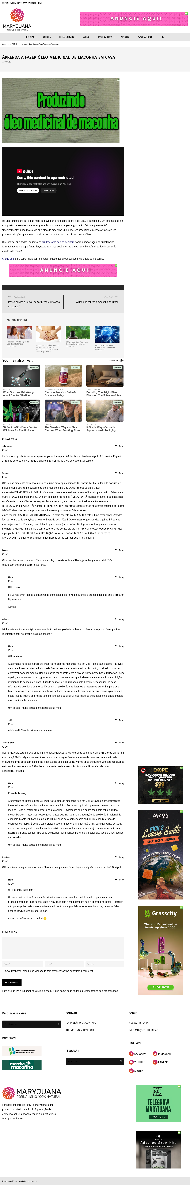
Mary (10, 577)
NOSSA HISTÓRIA (138, 1022)
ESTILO (86, 37)
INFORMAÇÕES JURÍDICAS (143, 1030)
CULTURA (47, 37)
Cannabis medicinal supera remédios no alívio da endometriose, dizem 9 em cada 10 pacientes (47, 348)
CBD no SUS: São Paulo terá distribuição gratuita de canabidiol (77, 344)
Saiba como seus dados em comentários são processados (85, 991)
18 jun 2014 (7, 62)
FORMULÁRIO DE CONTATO (81, 1022)
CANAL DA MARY (105, 37)
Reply (121, 446)
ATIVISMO (125, 37)
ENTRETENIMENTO (66, 37)
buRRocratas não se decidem (58, 242)
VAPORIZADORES (145, 37)
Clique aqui (8, 258)
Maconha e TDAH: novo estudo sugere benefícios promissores (105, 347)
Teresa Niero (8, 742)
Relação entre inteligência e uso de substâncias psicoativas (18, 344)
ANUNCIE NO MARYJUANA (80, 1030)
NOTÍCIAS (30, 37)
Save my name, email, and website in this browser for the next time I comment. (49, 971)
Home (4, 44)
